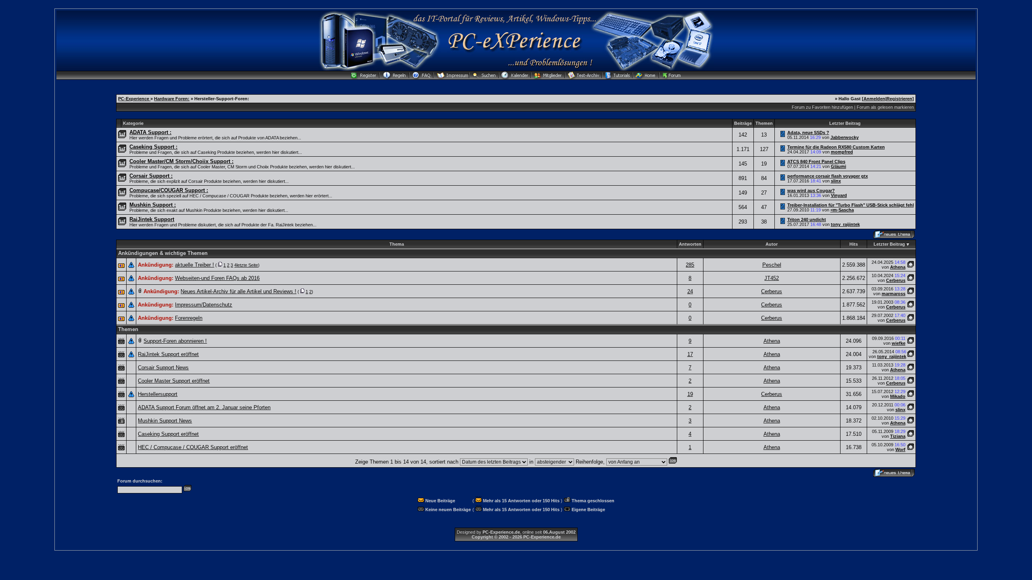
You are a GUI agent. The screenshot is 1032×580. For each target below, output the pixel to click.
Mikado (897, 396)
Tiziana (897, 436)
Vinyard (839, 195)
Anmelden (874, 98)
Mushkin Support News (165, 421)
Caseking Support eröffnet (168, 434)
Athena (897, 267)
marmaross (893, 293)
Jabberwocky (844, 137)
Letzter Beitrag (889, 244)
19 (690, 394)
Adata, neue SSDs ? (808, 132)
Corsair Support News (163, 368)
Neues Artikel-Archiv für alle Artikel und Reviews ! (238, 291)
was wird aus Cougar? (811, 190)
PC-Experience (134, 98)
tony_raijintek (845, 224)
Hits (853, 244)
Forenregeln (188, 318)
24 (690, 291)
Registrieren (899, 98)
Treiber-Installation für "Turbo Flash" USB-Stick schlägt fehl (850, 205)
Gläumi (838, 166)
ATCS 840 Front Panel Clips (816, 161)
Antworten (690, 244)
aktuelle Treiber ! (194, 265)
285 (690, 265)
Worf (900, 449)
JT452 (771, 278)
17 (690, 354)
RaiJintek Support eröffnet (168, 354)
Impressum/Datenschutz (203, 305)
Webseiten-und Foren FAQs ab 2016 (217, 278)
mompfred (842, 151)
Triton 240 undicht (806, 219)
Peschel (771, 265)
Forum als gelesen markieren (885, 107)
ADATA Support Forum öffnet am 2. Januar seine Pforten (204, 407)
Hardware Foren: (171, 98)
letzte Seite (247, 265)
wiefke (898, 343)
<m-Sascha (842, 209)
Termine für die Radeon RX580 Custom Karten (836, 147)
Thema (396, 244)
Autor (772, 244)
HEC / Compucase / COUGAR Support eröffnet (193, 447)
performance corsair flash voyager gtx (827, 176)
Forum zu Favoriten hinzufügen (822, 107)
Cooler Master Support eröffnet (174, 381)
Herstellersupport (157, 394)
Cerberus (895, 280)
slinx (836, 180)
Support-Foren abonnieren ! (175, 341)
